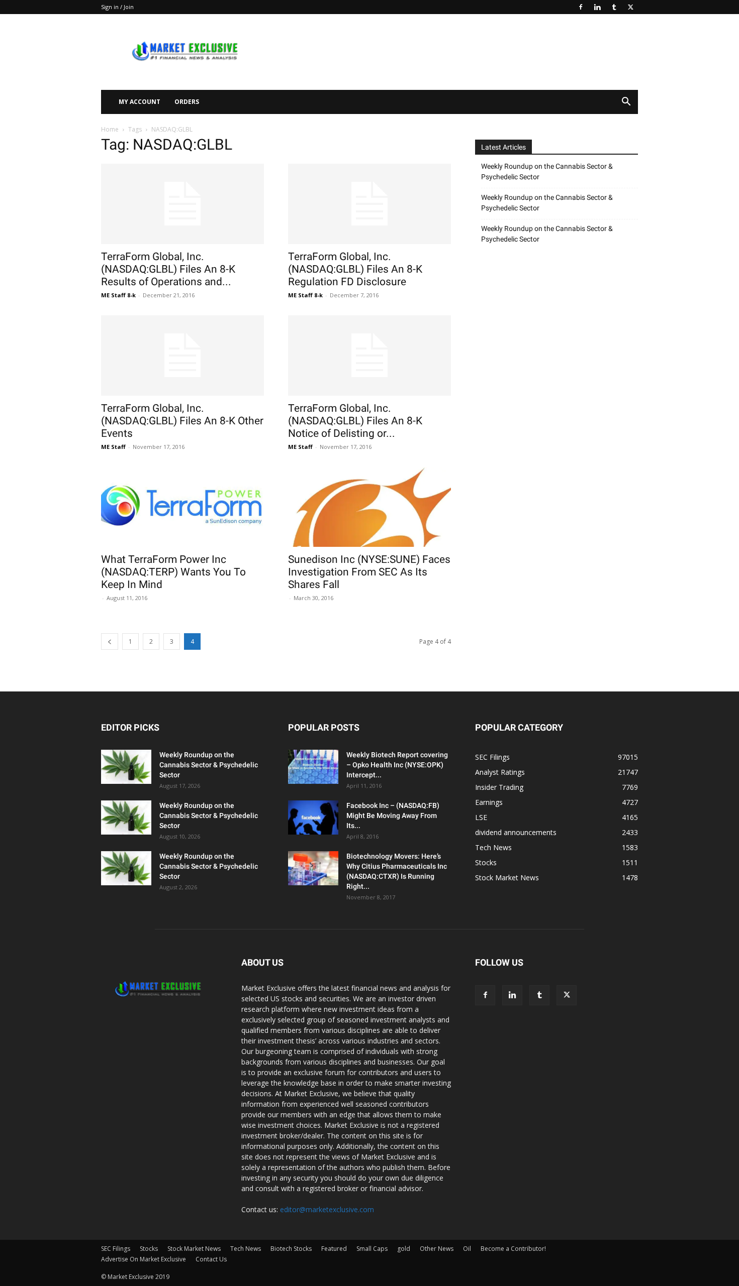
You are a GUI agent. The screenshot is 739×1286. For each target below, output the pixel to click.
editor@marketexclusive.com (327, 1209)
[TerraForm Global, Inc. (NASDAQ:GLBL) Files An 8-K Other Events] (182, 355)
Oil (467, 1248)
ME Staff (113, 446)
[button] (626, 102)
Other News (436, 1248)
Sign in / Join (117, 7)
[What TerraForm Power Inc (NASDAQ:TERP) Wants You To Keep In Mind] (182, 507)
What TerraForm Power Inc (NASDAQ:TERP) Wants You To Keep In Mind (173, 572)
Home (110, 129)
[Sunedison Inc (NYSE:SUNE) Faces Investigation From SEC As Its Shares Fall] (369, 507)
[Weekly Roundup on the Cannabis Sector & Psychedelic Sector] (126, 767)
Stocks (149, 1248)
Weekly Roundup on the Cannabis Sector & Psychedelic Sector (547, 171)
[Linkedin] (597, 7)
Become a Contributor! (513, 1248)
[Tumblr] (613, 7)
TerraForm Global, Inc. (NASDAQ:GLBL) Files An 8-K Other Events (182, 420)
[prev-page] (109, 641)
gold (403, 1248)
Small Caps (372, 1248)
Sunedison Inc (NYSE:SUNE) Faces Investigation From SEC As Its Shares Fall (369, 572)
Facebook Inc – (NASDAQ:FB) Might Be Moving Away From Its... (392, 815)
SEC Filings (115, 1248)
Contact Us (211, 1259)
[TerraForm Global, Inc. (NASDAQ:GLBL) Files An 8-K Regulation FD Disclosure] (369, 204)
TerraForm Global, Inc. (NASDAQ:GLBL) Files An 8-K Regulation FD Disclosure (355, 269)
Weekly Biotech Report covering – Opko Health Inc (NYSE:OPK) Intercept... (397, 765)
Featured (334, 1248)
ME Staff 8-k (118, 295)
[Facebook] (580, 7)
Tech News (245, 1248)
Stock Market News (194, 1248)
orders (186, 101)
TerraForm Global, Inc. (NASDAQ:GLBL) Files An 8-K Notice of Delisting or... (355, 420)
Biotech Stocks (291, 1248)
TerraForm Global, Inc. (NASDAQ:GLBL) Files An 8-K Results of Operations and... (168, 269)
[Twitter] (630, 7)
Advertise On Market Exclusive (143, 1259)
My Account (139, 101)
